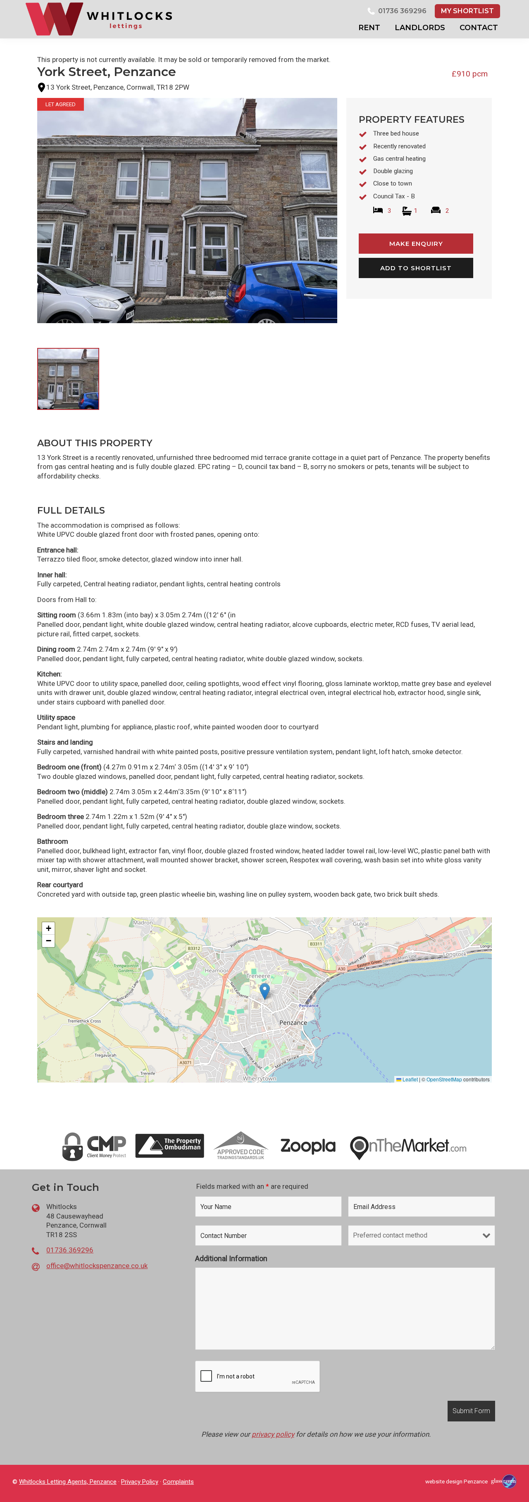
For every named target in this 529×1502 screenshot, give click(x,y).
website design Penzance (456, 1481)
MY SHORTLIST (467, 11)
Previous (24, 218)
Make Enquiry (416, 244)
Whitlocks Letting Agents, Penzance (68, 1481)
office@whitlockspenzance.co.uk (97, 1266)
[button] (265, 991)
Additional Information (231, 1258)
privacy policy (273, 1434)
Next (351, 388)
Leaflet (409, 1079)
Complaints (178, 1481)
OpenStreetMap (444, 1079)
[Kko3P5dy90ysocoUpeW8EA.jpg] (187, 210)
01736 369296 (402, 11)
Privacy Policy (139, 1481)
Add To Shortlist (416, 268)
